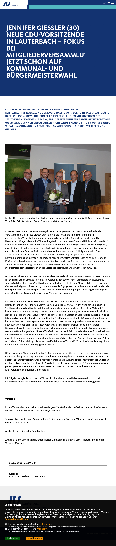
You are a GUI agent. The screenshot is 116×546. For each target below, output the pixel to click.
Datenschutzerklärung (16, 519)
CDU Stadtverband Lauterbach (27, 476)
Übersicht (46, 524)
